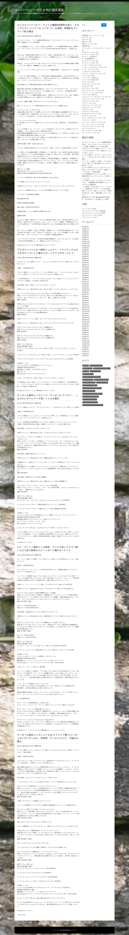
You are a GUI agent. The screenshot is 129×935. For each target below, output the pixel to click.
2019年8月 (85, 349)
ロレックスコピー (87, 128)
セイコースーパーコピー (89, 84)
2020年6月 (85, 330)
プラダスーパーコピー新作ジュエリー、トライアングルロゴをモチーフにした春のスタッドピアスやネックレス (97, 151)
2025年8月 (85, 250)
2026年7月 (85, 229)
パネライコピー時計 (88, 94)
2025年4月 (85, 258)
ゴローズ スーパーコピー (90, 217)
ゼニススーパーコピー (24, 70)
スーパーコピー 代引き (89, 77)
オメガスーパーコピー (89, 61)
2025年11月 (85, 243)
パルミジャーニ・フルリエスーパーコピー (95, 96)
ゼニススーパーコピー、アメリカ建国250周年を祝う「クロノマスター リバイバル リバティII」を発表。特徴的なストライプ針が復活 (48, 28)
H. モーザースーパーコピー (96, 365)
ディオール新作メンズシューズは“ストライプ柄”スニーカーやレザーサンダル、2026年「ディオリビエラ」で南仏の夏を (47, 738)
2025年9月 (85, 248)
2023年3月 (85, 286)
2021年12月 (86, 307)
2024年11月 (85, 267)
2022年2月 (85, 305)
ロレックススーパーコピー (90, 130)
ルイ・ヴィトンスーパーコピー (31, 584)
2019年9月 (85, 347)
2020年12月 (86, 317)
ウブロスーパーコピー (89, 52)
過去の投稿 (21, 914)
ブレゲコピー (86, 109)
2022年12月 (86, 290)
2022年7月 (85, 294)
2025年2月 (85, 262)
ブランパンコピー (87, 103)
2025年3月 (85, 260)
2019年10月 (86, 345)
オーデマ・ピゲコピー (89, 54)
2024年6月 (85, 271)
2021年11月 (85, 309)
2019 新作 (86, 365)
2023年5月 (85, 281)
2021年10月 (86, 311)
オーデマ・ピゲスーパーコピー (101, 379)
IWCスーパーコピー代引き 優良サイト (102, 368)
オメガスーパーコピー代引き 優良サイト (92, 376)
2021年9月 (85, 313)
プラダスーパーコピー (28, 319)
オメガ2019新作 (87, 58)
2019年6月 (85, 353)
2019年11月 (85, 343)
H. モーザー (85, 37)
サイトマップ (73, 930)
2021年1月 (85, 315)
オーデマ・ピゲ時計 (88, 56)
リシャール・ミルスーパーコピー (92, 122)
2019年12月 (86, 341)
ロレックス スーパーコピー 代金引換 (93, 211)
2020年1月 (85, 339)
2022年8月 (85, 292)
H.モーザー (85, 39)
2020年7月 (85, 328)
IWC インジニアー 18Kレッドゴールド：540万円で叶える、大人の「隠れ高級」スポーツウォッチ (97, 193)
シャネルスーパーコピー (89, 71)
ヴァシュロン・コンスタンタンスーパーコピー (97, 48)
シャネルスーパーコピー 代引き (90, 385)
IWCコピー (85, 42)
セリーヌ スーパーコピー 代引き (92, 215)
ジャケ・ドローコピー (89, 69)
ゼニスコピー (86, 86)
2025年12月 (86, 241)
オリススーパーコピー (89, 63)
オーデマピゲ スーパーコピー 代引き (93, 213)
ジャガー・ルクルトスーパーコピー (93, 67)
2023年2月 (85, 288)
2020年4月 (85, 334)
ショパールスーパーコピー (89, 390)
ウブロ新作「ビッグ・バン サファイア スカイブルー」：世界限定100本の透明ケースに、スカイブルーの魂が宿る (96, 182)
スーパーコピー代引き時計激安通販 (39, 10)
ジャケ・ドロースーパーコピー (90, 399)
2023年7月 (85, 279)
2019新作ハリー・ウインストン (92, 35)
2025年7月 (85, 252)
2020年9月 (85, 324)
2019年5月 (85, 355)
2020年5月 (85, 332)
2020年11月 (85, 320)
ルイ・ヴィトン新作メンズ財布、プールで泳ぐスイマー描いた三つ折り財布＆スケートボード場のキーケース (97, 163)
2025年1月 (85, 265)
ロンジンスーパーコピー (89, 132)
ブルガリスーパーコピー (89, 107)
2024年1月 (85, 275)
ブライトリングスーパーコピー (92, 99)
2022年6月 (85, 296)
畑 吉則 (39, 36)
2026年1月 (85, 239)
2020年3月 (85, 336)
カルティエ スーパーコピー (89, 382)
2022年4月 (85, 300)
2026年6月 (85, 231)
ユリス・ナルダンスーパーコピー (92, 118)
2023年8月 (85, 277)
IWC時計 (85, 46)
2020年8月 (85, 326)
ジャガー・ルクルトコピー (90, 65)
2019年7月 (85, 351)
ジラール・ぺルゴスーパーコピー (92, 73)
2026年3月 (85, 237)
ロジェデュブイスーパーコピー (92, 126)
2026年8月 (85, 227)
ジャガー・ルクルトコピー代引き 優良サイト (93, 393)
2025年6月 (85, 254)
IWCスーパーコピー (88, 44)
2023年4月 (85, 284)
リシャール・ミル (87, 120)
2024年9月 (85, 269)
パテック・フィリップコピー (91, 92)
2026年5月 (85, 233)
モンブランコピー (87, 115)
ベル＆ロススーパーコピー (90, 113)
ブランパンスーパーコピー (90, 105)
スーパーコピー (28, 542)
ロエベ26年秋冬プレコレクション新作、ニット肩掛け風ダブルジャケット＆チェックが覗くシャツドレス (97, 176)
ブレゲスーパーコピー (89, 111)
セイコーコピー (87, 82)
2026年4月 (85, 235)
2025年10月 (86, 246)
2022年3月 (85, 303)
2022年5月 (85, 298)
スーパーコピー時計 (88, 80)
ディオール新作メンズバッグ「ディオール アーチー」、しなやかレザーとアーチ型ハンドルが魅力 (97, 157)
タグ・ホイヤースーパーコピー (92, 90)
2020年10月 (86, 322)
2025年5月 (85, 256)
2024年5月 (85, 273)
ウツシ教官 (86, 371)
